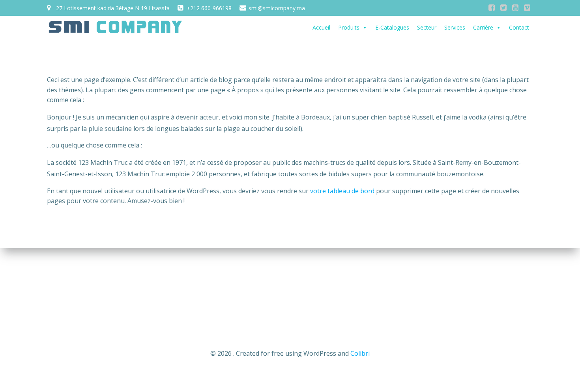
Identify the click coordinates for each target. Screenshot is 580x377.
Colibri (360, 353)
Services (454, 27)
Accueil (321, 27)
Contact (519, 27)
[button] (364, 27)
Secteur (426, 27)
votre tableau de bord (342, 191)
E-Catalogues (392, 27)
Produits (348, 27)
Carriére (483, 27)
